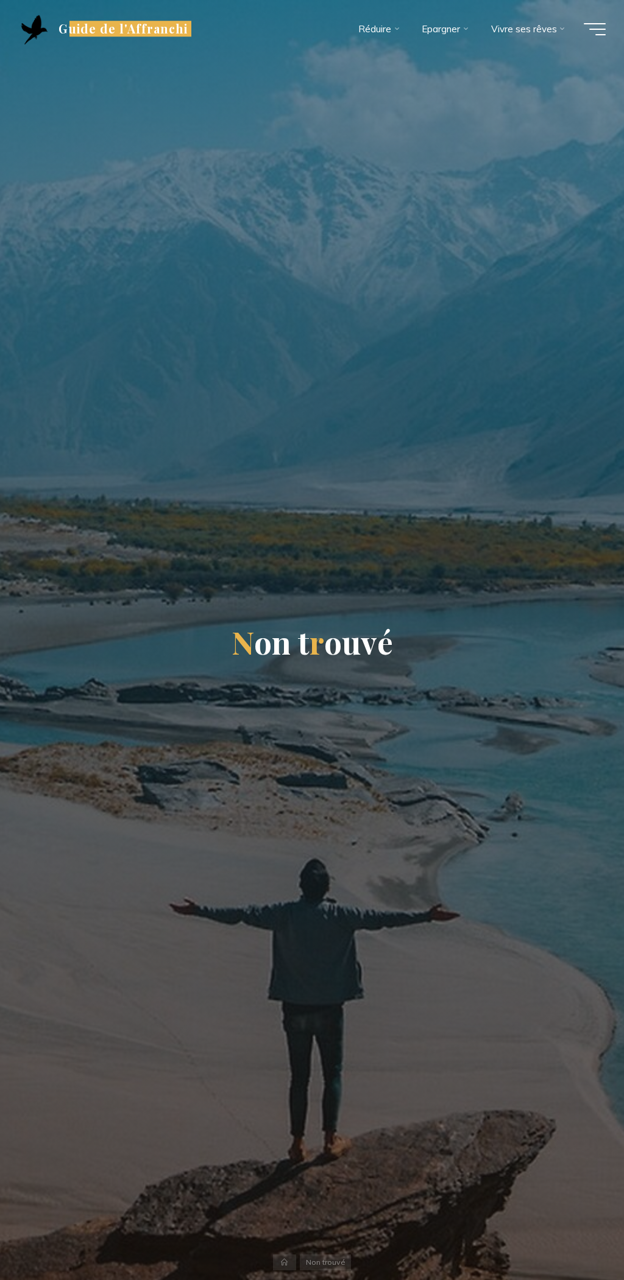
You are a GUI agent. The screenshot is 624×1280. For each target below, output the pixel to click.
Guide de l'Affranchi (123, 29)
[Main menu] (595, 29)
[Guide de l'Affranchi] (34, 29)
